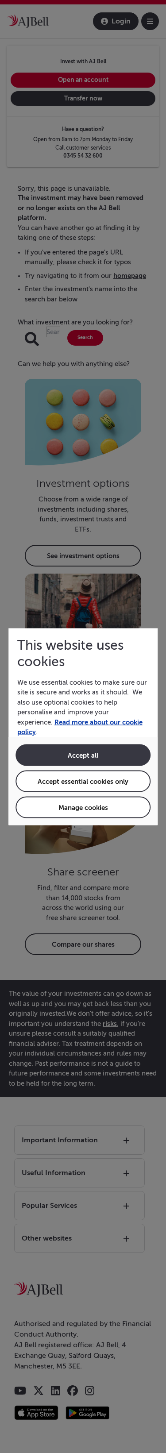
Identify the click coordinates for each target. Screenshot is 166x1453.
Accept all (83, 755)
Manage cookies (83, 807)
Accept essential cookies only (83, 781)
